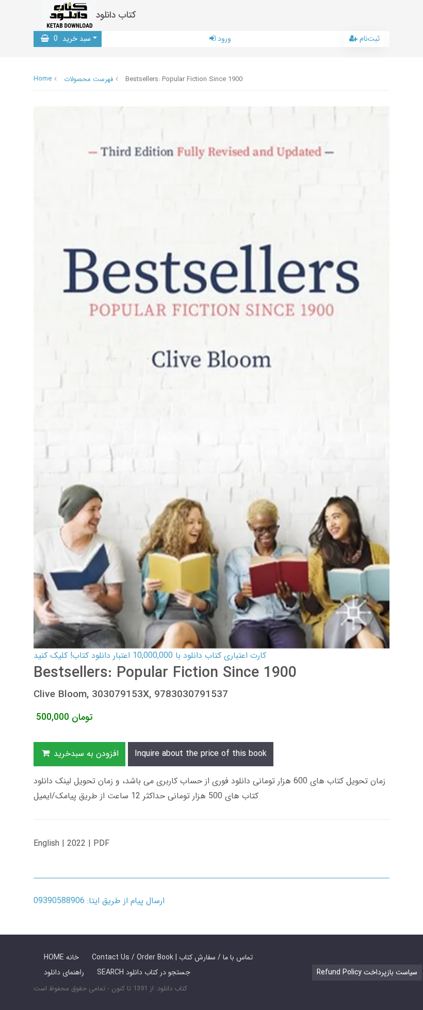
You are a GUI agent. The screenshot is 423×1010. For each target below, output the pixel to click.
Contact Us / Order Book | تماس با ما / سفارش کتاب (172, 957)
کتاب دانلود (116, 15)
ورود (223, 38)
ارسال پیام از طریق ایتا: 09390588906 (99, 900)
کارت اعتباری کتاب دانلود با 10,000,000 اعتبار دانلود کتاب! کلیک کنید (150, 655)
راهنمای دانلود (64, 972)
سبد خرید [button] (70, 38)
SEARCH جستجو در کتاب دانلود (143, 972)
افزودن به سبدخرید (85, 753)
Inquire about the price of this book (201, 753)
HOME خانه (61, 957)
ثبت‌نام (368, 38)
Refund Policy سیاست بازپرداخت (367, 972)
